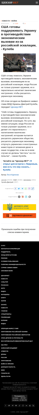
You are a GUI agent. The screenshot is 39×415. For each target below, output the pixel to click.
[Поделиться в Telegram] (22, 188)
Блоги (3, 297)
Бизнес (4, 304)
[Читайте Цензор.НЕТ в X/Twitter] (9, 405)
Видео (3, 291)
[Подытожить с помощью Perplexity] (26, 196)
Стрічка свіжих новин (9, 267)
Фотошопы (5, 294)
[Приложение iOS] (30, 405)
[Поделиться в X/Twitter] (19, 188)
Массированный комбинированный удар (17, 341)
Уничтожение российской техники (14, 331)
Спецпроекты (6, 314)
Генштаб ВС (5, 373)
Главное (4, 311)
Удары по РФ (5, 376)
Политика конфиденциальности (13, 264)
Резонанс (5, 285)
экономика (29, 180)
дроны (3, 354)
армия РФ (4, 351)
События (4, 282)
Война (14, 21)
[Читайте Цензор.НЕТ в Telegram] (12, 405)
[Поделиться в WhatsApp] (25, 188)
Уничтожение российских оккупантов (15, 335)
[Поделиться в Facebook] (15, 188)
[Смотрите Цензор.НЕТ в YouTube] (16, 405)
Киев (3, 370)
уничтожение (6, 360)
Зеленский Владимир (9, 348)
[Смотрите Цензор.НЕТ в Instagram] (23, 405)
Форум (3, 301)
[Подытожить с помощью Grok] (29, 196)
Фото (3, 288)
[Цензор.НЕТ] (10, 3)
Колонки (4, 320)
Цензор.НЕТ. (17, 107)
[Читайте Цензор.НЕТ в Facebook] (5, 405)
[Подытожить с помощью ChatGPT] (19, 196)
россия (7, 180)
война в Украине (7, 364)
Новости (6, 21)
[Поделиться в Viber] (29, 188)
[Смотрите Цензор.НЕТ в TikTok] (19, 405)
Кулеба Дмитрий (10, 182)
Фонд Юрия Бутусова (9, 255)
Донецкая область (8, 367)
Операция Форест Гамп (9, 328)
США (18, 180)
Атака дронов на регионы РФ (12, 338)
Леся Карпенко (13, 175)
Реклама (4, 258)
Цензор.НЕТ (5, 275)
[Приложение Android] (26, 405)
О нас (3, 245)
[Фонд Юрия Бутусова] (19, 207)
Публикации (5, 317)
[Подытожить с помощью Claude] (22, 196)
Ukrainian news (7, 271)
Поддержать (6, 252)
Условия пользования (9, 261)
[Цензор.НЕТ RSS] (33, 405)
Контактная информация (10, 249)
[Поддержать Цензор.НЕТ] (19, 216)
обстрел (4, 345)
